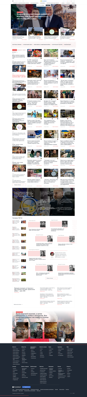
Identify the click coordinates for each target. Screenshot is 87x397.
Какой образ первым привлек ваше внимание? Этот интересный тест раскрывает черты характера (18, 120)
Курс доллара (33, 356)
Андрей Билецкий (54, 220)
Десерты (68, 373)
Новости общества (55, 66)
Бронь (32, 370)
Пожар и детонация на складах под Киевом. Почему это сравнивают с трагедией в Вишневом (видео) (35, 37)
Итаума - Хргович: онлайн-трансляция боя (17, 145)
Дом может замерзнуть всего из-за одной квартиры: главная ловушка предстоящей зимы (19, 62)
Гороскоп (14, 368)
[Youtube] (67, 1)
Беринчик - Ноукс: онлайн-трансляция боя (17, 163)
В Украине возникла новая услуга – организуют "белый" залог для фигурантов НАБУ (34, 102)
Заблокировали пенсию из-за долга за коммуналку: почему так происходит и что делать (51, 37)
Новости (14, 346)
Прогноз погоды (24, 362)
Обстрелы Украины (16, 44)
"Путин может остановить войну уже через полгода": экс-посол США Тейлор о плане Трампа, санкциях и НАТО (66, 83)
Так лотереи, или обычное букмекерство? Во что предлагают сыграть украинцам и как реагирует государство (64, 194)
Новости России (70, 352)
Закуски (68, 376)
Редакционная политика (35, 389)
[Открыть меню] (13, 1)
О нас (13, 389)
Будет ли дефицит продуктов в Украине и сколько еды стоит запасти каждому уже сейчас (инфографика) (67, 142)
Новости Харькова (16, 350)
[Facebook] (63, 1)
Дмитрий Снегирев (39, 234)
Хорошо (48, 5)
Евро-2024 (42, 355)
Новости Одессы (16, 353)
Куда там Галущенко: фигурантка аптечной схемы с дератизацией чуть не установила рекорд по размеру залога (51, 62)
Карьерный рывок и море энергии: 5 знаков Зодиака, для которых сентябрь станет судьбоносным (18, 139)
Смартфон (51, 355)
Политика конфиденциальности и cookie (22, 389)
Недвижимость (33, 353)
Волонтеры (24, 375)
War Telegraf (25, 39)
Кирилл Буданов (43, 376)
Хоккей (41, 353)
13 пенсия (60, 368)
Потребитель (15, 370)
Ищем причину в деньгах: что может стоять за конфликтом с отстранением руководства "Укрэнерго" (47, 208)
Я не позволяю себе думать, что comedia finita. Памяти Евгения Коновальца (57, 229)
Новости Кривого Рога (16, 359)
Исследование (60, 355)
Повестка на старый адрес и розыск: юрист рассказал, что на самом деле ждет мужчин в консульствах (67, 162)
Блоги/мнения (65, 227)
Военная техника (25, 377)
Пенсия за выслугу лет (61, 378)
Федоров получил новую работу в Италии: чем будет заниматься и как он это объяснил (67, 37)
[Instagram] (70, 1)
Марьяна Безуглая (43, 381)
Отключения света (27, 44)
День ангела (51, 375)
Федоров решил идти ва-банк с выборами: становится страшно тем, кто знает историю (37, 259)
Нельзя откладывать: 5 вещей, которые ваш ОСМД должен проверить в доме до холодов (51, 82)
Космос (50, 350)
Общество (23, 346)
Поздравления (15, 379)
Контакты (67, 389)
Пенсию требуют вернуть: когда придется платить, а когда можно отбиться (33, 181)
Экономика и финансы (33, 347)
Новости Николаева (16, 364)
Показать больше (17, 184)
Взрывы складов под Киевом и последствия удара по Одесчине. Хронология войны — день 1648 (18, 37)
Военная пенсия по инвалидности (61, 374)
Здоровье (60, 346)
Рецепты (69, 366)
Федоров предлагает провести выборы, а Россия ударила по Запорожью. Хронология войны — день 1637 (64, 302)
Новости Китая (69, 355)
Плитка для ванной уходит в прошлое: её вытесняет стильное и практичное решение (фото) (15, 248)
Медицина (24, 355)
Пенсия (59, 366)
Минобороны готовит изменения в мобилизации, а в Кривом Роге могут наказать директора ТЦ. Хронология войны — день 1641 (47, 296)
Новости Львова (16, 355)
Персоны (42, 366)
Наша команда (14, 390)
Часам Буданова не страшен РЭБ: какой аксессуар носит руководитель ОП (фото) (67, 102)
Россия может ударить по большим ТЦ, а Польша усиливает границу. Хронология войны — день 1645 (47, 289)
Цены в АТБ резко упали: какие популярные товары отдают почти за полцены (15, 267)
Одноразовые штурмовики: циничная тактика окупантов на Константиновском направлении (66, 274)
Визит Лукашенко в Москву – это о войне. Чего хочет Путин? (36, 230)
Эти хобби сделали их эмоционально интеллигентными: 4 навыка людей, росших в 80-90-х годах (19, 182)
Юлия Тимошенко (43, 379)
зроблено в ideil (72, 393)
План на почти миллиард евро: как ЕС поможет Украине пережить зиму (33, 142)
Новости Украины (40, 39)
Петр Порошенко (43, 378)
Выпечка (68, 368)
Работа (23, 350)
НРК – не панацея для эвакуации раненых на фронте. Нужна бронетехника (42, 274)
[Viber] (65, 1)
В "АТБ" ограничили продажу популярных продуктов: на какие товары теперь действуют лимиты (34, 61)
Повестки (32, 368)
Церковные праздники (51, 369)
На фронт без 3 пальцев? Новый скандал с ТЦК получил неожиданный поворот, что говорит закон (50, 102)
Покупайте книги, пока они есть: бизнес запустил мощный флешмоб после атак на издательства (34, 82)
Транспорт (33, 351)
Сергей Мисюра (61, 235)
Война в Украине (25, 366)
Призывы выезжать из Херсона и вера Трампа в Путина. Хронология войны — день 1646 (24, 289)
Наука (50, 346)
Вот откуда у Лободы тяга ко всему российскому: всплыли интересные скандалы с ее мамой (64, 330)
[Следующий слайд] (75, 3)
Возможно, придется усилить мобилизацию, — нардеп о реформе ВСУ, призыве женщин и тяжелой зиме (34, 162)
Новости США (69, 350)
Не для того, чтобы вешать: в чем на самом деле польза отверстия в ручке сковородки (19, 134)
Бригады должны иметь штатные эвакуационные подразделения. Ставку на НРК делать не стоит (60, 255)
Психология (60, 353)
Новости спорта (43, 346)
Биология (50, 352)
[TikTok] (71, 1)
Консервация (69, 370)
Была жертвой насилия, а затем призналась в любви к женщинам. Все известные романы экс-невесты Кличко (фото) (32, 316)
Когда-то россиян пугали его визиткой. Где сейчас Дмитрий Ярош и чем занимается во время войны (16, 241)
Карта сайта (21, 390)
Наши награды (61, 389)
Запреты (50, 374)
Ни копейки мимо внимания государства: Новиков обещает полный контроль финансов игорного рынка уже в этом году (47, 194)
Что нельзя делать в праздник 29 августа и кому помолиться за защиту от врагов (18, 175)
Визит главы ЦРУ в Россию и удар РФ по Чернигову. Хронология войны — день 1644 (64, 289)
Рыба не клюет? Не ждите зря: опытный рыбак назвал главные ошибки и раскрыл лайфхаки (34, 122)
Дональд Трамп (42, 370)
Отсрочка (32, 371)
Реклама (56, 389)
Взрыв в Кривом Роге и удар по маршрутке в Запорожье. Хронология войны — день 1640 (64, 295)
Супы (68, 371)
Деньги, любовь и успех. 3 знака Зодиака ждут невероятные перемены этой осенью (50, 330)
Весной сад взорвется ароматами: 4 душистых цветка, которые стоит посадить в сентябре (16, 280)
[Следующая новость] (75, 16)
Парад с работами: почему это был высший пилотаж (65, 245)
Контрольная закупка (57, 44)
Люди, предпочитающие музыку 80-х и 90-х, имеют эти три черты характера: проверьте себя (19, 114)
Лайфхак (14, 376)
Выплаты (23, 352)
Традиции (51, 372)
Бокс (41, 350)
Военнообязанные (34, 373)
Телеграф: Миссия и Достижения (29, 390)
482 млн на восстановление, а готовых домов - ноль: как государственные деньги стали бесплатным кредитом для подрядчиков (67, 182)
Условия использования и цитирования (47, 389)
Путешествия (15, 373)
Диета (59, 352)
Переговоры (24, 372)
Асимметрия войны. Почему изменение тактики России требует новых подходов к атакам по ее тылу (44, 244)
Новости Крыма (15, 362)
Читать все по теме (17, 211)
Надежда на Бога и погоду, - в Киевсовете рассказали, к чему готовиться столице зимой (31, 16)
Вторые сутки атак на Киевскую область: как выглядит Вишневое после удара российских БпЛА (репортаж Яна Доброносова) (67, 123)
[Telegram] (66, 1)
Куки (43, 5)
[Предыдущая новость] (12, 16)
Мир (68, 346)
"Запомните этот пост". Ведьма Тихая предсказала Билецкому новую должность (50, 162)
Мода (14, 371)
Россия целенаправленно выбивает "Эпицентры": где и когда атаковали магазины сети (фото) (67, 61)
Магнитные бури (16, 378)
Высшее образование (24, 359)
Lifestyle (14, 366)
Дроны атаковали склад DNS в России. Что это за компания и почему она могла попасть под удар (18, 57)
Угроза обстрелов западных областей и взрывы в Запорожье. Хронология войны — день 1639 (47, 302)
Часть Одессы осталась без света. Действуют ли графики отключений (19, 95)
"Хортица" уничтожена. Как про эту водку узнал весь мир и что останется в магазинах (51, 181)
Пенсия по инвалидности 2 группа (61, 371)
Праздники (51, 366)
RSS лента (38, 390)
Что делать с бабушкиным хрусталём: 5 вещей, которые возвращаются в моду (16, 228)
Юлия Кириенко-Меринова (34, 249)
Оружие (23, 374)
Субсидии (23, 353)
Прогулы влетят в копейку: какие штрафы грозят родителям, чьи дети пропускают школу (18, 157)
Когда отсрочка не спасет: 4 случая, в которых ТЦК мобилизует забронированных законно (51, 142)
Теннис (41, 352)
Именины (50, 377)
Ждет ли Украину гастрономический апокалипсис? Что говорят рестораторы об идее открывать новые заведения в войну (64, 209)
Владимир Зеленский (43, 368)
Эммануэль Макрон (43, 373)
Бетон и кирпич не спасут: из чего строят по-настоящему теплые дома (16, 235)
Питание (59, 350)
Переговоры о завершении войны (42, 44)
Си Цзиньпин (42, 371)
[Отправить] (23, 1)
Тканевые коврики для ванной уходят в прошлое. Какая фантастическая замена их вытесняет (16, 254)
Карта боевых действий (24, 369)
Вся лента (14, 52)
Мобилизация (67, 44)
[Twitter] (69, 1)
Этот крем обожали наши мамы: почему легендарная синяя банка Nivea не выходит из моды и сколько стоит (22, 330)
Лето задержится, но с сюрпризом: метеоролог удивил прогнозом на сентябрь (50, 122)
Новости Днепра (16, 352)
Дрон (50, 353)
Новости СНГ (69, 353)
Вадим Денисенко (32, 220)
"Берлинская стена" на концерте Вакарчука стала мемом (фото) (36, 330)
